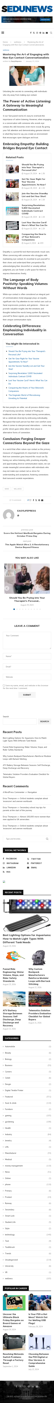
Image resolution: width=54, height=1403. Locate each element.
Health (28, 1128)
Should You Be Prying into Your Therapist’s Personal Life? (33, 167)
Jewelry (28, 1140)
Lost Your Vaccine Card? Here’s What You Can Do (34, 224)
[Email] (47, 33)
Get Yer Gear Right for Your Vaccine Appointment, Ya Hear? (34, 182)
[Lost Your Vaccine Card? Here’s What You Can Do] (12, 225)
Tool (28, 1241)
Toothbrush (28, 1247)
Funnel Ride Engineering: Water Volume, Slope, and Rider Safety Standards (13, 975)
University (28, 1266)
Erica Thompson (10, 798)
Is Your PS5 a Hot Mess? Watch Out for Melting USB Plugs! (38, 1319)
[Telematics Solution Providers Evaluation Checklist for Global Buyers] (40, 999)
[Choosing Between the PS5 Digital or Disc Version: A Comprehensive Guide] (40, 1342)
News (7, 489)
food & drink (28, 1103)
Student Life (28, 1222)
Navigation (32, 792)
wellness (17, 42)
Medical (28, 1159)
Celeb (28, 1078)
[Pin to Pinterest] (39, 500)
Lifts (28, 1147)
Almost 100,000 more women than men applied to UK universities (26, 818)
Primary (28, 1190)
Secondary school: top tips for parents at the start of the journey (24, 809)
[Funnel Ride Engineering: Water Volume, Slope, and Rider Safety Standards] (14, 957)
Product (28, 1197)
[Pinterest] (40, 33)
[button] (6, 588)
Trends (28, 1253)
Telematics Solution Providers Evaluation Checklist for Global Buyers (40, 1015)
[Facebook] (30, 33)
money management (28, 1165)
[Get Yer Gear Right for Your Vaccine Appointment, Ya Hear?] (12, 183)
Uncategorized (28, 1259)
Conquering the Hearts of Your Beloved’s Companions (34, 237)
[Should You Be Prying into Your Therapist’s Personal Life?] (12, 169)
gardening (28, 1121)
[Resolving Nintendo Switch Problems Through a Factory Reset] (14, 1342)
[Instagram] (37, 33)
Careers (28, 1071)
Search (6, 716)
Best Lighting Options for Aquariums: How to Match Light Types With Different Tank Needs (25, 739)
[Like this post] (30, 500)
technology (28, 1234)
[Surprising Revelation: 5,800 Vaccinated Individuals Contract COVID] (12, 211)
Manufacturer (28, 1153)
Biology (28, 1059)
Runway (28, 1203)
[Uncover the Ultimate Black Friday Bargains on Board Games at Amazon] (14, 1302)
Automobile (28, 1046)
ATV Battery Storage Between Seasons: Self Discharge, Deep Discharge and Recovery (26, 766)
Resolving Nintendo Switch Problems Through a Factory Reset (13, 1358)
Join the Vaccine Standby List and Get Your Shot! (35, 195)
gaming (28, 1115)
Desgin (28, 1084)
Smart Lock (28, 1215)
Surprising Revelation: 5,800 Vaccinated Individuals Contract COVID (33, 209)
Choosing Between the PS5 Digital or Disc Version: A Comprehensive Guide (39, 1360)
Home (5, 42)
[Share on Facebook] (33, 500)
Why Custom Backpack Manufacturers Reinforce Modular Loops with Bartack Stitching (39, 976)
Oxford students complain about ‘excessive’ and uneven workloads (25, 800)
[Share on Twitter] (36, 500)
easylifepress (16, 61)
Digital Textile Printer (28, 1090)
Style (28, 1228)
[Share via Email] (42, 500)
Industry (28, 1134)
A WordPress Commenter (13, 792)
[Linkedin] (43, 33)
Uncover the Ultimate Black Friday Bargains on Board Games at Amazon (13, 1320)
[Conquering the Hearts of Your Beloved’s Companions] (12, 238)
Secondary (28, 1209)
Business (28, 1065)
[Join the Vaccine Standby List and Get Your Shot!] (12, 196)
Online (28, 1178)
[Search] (51, 33)
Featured (28, 1096)
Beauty (28, 1052)
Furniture (28, 1109)
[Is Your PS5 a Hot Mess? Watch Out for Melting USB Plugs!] (40, 1302)
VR (28, 1272)
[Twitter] (34, 33)
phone (28, 1184)
